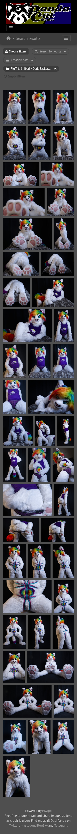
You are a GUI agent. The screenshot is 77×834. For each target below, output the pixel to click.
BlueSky (41, 825)
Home (8, 38)
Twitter (13, 825)
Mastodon (28, 825)
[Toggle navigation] (10, 28)
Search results (28, 38)
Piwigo (47, 811)
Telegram (60, 825)
